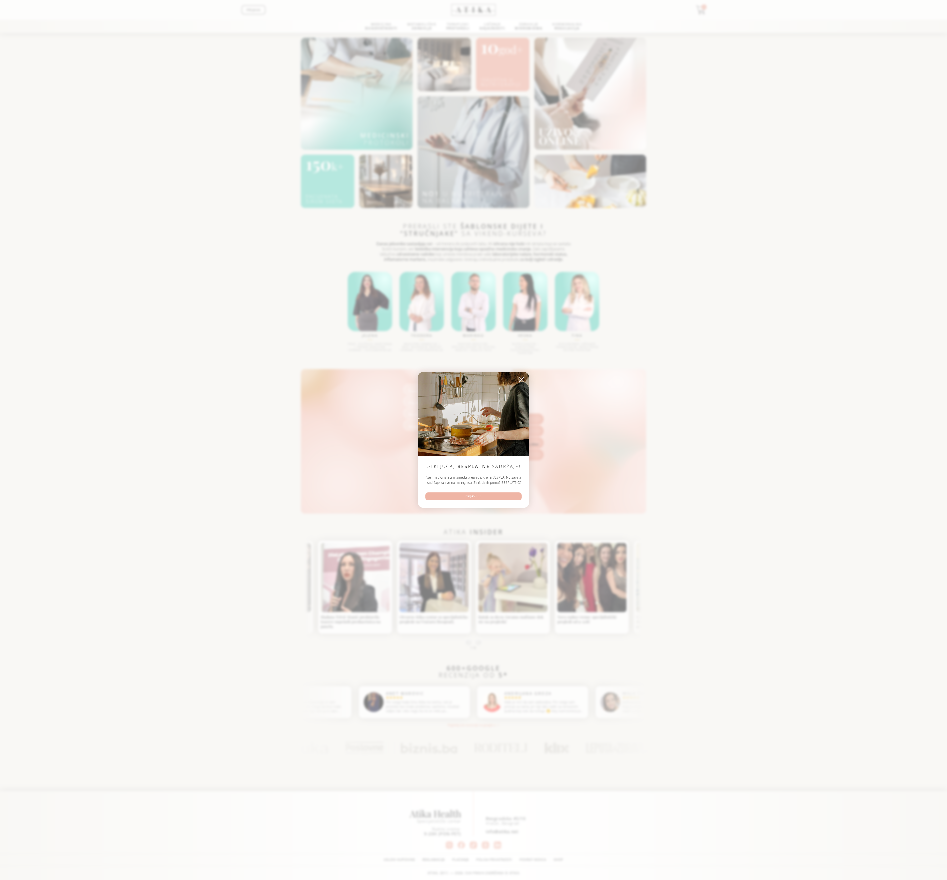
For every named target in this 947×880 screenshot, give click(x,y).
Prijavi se (473, 496)
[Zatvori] (521, 379)
